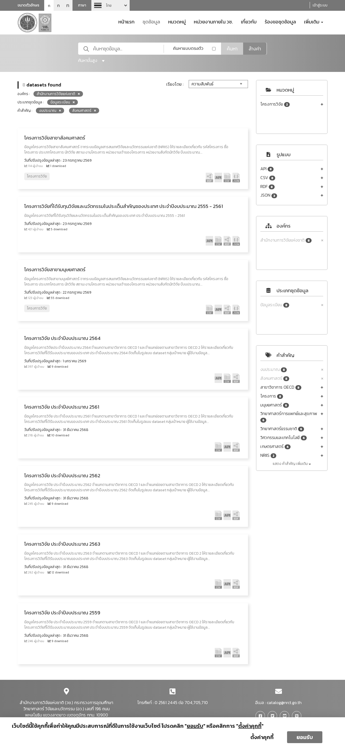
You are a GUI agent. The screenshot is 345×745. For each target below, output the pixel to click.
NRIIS (267, 455)
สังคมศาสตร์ (273, 378)
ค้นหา (232, 48)
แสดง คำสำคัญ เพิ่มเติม (291, 464)
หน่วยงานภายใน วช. (213, 21)
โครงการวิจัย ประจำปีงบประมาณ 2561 (61, 406)
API (266, 169)
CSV (266, 178)
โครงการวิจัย (274, 104)
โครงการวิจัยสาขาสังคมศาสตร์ (54, 137)
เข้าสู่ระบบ (320, 5)
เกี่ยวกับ (249, 21)
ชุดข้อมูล (151, 21)
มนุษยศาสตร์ (273, 405)
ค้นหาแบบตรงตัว (188, 48)
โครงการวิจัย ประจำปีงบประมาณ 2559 (62, 612)
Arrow (110, 5)
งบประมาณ (272, 369)
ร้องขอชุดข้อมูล (280, 21)
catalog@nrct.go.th (284, 702)
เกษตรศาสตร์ (274, 446)
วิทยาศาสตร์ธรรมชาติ (281, 429)
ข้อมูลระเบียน (273, 305)
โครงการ (270, 396)
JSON (267, 195)
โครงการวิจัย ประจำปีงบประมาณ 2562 (62, 475)
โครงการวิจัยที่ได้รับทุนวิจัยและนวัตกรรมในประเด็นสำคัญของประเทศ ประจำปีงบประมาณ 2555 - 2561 (123, 206)
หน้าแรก (126, 21)
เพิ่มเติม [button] (312, 21)
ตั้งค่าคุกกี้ (262, 737)
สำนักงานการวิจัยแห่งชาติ (285, 240)
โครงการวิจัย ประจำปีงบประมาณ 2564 (62, 338)
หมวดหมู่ (177, 21)
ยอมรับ (304, 737)
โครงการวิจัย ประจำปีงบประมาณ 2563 (62, 544)
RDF (266, 186)
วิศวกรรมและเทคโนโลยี (282, 437)
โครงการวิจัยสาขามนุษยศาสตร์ (54, 269)
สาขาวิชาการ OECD (279, 387)
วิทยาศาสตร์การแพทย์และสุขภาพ (288, 416)
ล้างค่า (255, 48)
